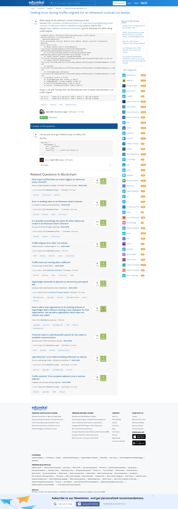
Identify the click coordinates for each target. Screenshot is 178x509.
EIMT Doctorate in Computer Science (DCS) (85, 438)
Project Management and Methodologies (131, 458)
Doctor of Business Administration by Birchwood (87, 423)
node (67, 325)
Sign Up (144, 3)
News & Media (116, 419)
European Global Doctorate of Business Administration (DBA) (90, 432)
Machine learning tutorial (77, 473)
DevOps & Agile (131, 86)
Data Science (130, 91)
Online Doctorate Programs (71, 458)
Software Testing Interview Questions (42, 482)
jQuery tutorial (36, 473)
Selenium (129, 138)
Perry (57, 209)
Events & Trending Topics (133, 270)
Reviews (114, 423)
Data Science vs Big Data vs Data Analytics (126, 479)
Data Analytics (131, 107)
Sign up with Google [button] (65, 504)
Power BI (129, 80)
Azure (128, 170)
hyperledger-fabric (38, 297)
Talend (128, 244)
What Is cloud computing (73, 476)
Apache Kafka (131, 254)
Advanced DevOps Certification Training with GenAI (47, 419)
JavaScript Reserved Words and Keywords (86, 482)
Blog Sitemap (116, 438)
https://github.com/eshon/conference (63, 28)
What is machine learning (104, 473)
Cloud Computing (132, 112)
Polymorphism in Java (67, 470)
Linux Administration (133, 217)
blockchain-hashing (63, 350)
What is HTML (77, 467)
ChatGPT (129, 96)
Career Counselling (133, 265)
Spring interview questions (83, 470)
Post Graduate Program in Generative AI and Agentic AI (89, 419)
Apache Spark (131, 260)
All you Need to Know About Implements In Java (70, 485)
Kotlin (128, 212)
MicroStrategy (131, 223)
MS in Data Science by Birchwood (82, 429)
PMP (127, 123)
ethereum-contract (71, 105)
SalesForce (130, 133)
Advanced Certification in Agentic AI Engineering (46, 416)
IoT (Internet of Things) (54, 292)
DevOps (58, 458)
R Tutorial (58, 482)
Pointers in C (97, 470)
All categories (129, 70)
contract (60, 256)
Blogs (129, 3)
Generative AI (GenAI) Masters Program (84, 416)
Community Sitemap (118, 441)
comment (54, 117)
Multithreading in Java (94, 479)
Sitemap (114, 435)
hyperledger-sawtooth (72, 297)
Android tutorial (119, 470)
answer (44, 117)
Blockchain (58, 112)
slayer (62, 160)
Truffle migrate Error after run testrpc (49, 243)
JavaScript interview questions (117, 467)
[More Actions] (114, 117)
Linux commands (108, 470)
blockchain (44, 105)
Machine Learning (132, 117)
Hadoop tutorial (99, 476)
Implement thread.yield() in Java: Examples (112, 482)
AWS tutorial (59, 476)
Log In (136, 3)
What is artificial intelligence (115, 476)
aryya (56, 190)
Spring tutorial (132, 467)
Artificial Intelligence (37, 458)
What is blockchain (87, 476)
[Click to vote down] (32, 23)
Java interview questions (90, 467)
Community (115, 432)
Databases (35, 460)
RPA (127, 238)
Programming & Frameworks (89, 458)
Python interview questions (77, 479)
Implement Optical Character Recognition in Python (44, 485)
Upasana (66, 292)
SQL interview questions (49, 473)
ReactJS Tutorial (106, 479)
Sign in (123, 504)
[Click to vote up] (32, 20)
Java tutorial (66, 467)
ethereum (53, 105)
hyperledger (50, 297)
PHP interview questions (39, 470)
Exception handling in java (39, 479)
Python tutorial (91, 473)
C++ (127, 202)
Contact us (115, 426)
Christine (59, 270)
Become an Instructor (139, 419)
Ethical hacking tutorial (120, 473)
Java (127, 165)
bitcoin (35, 350)
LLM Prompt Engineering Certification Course (46, 423)
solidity (53, 214)
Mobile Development (133, 228)
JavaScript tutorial (132, 470)
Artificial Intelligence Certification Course (44, 429)
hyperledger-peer (38, 328)
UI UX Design (130, 159)
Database (129, 175)
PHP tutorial (102, 467)
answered (47, 160)
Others (128, 233)
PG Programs (50, 458)
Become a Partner (137, 426)
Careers (134, 416)
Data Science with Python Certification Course (46, 426)
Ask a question (119, 3)
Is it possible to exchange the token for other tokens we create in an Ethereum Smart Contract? (58, 222)
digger (65, 112)
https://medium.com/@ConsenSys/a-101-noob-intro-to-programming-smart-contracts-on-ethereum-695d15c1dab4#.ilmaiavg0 (76, 24)
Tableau (129, 149)
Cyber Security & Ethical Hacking (133, 101)
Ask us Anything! (132, 275)
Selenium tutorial (37, 467)
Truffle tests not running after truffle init (51, 262)
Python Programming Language (58, 479)
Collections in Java (141, 476)
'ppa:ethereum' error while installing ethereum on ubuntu (59, 357)
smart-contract (46, 195)
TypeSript (129, 249)
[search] (51, 2)
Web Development (132, 154)
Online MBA (103, 458)
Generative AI (131, 75)
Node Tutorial (129, 476)
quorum (84, 297)
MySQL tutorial (63, 473)
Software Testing (132, 144)
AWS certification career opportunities (43, 476)
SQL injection (133, 473)
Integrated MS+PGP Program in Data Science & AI (87, 426)
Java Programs (68, 482)
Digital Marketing (132, 191)
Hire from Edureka (137, 429)
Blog (113, 429)
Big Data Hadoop (132, 180)
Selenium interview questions (52, 467)
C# (127, 196)
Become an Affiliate (138, 423)
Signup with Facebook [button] (90, 504)
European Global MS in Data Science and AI (85, 435)
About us (115, 416)
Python (128, 128)
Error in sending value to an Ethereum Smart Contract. (57, 201)
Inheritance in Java (53, 470)
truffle (60, 105)
